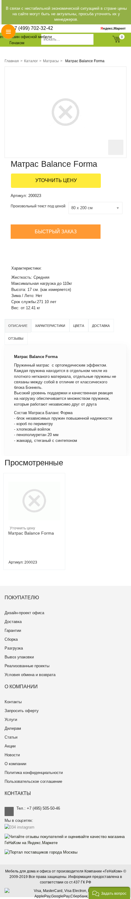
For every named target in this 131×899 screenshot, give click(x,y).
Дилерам (13, 728)
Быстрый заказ (56, 231)
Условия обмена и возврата (30, 674)
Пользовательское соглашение (33, 781)
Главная (12, 61)
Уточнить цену (56, 180)
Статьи (11, 737)
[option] (34, 521)
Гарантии (13, 630)
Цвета (78, 326)
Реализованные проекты (27, 666)
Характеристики (50, 326)
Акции (10, 746)
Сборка (11, 639)
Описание (17, 326)
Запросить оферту (22, 710)
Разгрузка (14, 648)
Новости (12, 755)
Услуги (11, 719)
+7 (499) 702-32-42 (32, 28)
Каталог (31, 61)
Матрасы (51, 61)
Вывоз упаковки (19, 657)
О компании (15, 763)
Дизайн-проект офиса (24, 613)
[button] (109, 893)
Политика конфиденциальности (34, 772)
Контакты (13, 702)
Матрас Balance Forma (31, 533)
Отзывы (15, 338)
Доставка (101, 326)
